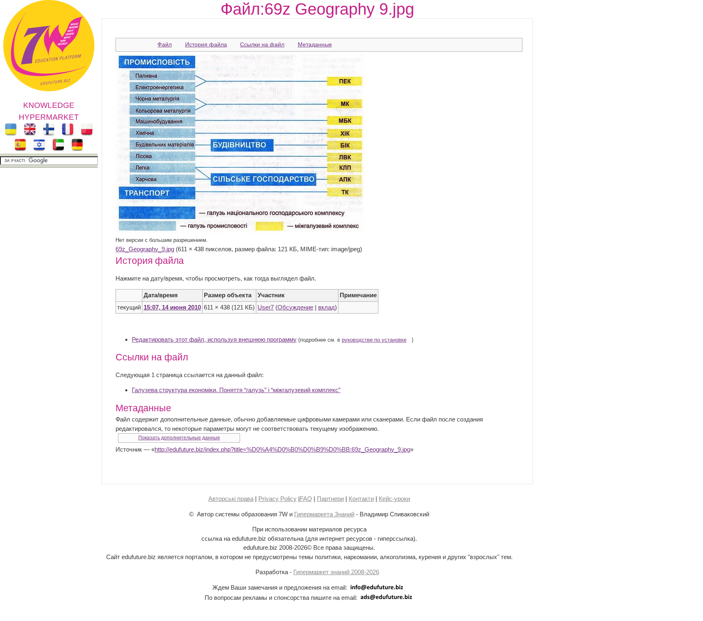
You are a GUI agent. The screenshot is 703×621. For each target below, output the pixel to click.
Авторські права (230, 498)
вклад (326, 307)
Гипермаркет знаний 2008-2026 (336, 571)
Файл (164, 44)
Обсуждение (295, 307)
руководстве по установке (374, 340)
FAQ (306, 498)
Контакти (361, 498)
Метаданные (315, 44)
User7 (266, 307)
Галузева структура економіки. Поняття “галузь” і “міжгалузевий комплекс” (236, 389)
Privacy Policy (277, 498)
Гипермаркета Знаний (324, 514)
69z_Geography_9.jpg (145, 249)
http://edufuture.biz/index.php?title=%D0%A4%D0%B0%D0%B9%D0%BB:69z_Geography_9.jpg (282, 449)
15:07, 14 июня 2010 (172, 307)
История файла (206, 44)
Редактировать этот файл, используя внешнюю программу (214, 339)
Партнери (330, 498)
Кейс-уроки (394, 498)
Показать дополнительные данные (179, 438)
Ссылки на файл (262, 44)
